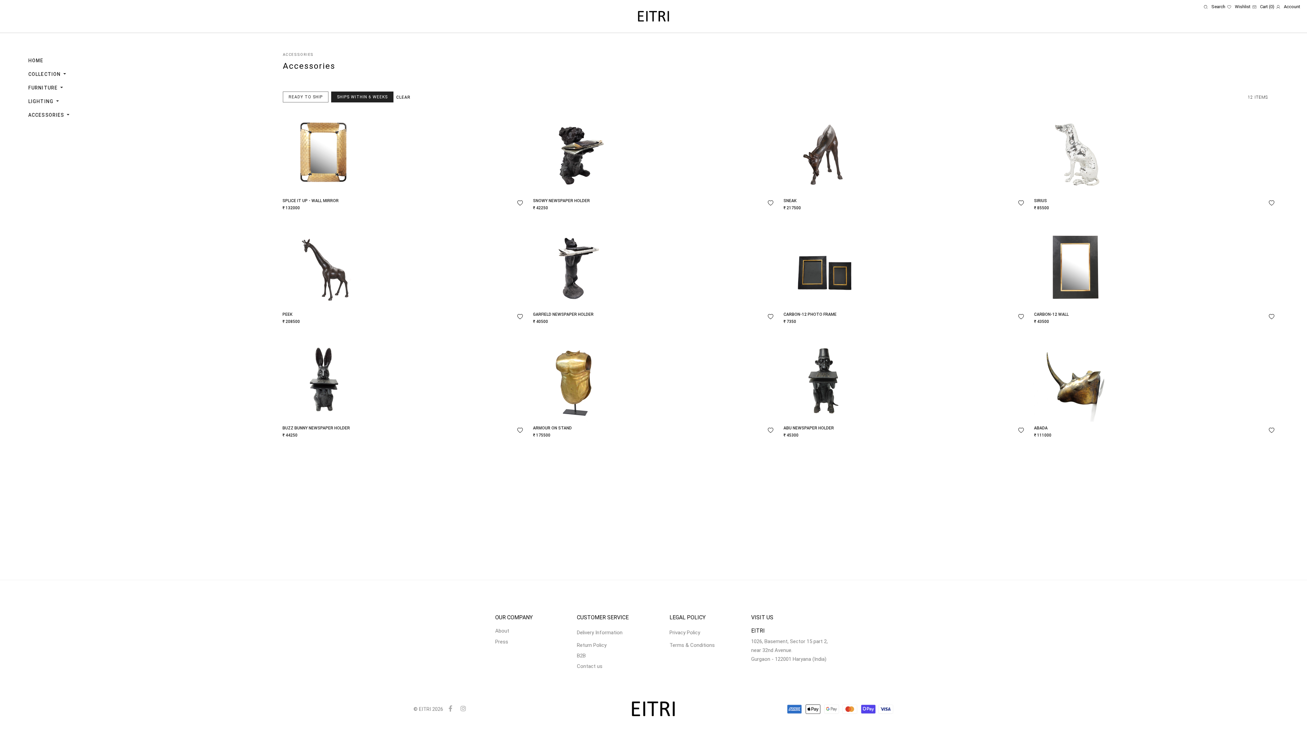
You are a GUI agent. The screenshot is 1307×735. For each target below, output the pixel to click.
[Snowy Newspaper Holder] (574, 151)
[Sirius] (1075, 151)
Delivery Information (600, 633)
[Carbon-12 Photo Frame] (824, 265)
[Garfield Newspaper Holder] (574, 265)
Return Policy (592, 645)
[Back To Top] (1288, 716)
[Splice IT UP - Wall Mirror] (323, 151)
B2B (581, 656)
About (502, 631)
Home (35, 60)
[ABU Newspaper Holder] (824, 379)
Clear (403, 97)
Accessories (46, 115)
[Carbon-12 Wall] (1075, 265)
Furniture (43, 88)
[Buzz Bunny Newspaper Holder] (323, 379)
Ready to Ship (306, 97)
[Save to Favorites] (520, 202)
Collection (45, 74)
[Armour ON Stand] (574, 379)
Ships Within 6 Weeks (362, 97)
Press (501, 642)
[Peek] (323, 265)
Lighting (41, 101)
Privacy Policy (684, 633)
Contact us (589, 666)
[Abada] (1075, 379)
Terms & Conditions (692, 645)
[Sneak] (824, 151)
